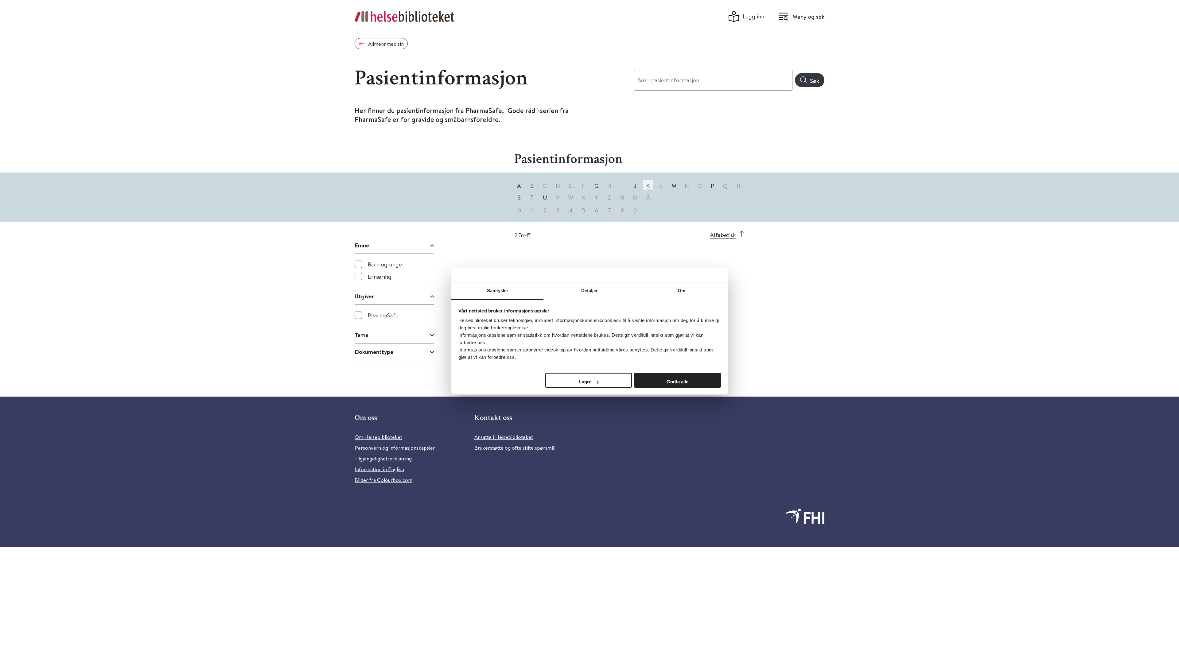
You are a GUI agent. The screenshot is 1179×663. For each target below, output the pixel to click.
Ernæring (379, 276)
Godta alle (677, 381)
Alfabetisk (723, 234)
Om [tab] (681, 290)
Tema (361, 335)
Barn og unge (385, 264)
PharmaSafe (383, 315)
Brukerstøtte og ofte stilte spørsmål (514, 447)
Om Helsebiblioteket (378, 436)
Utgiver (364, 296)
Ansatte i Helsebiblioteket (503, 436)
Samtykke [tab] (497, 290)
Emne (362, 245)
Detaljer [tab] (589, 290)
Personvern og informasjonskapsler (395, 447)
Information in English (379, 469)
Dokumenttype (374, 352)
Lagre (585, 381)
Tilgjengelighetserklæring (383, 458)
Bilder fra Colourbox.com (383, 479)
